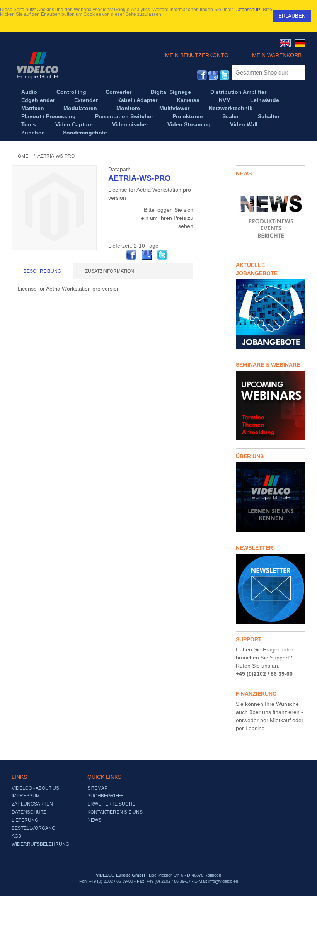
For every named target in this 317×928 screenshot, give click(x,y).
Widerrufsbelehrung (40, 844)
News (94, 820)
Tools (28, 124)
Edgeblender (38, 100)
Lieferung (25, 820)
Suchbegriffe (105, 796)
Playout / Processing (48, 116)
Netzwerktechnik (230, 108)
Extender (86, 100)
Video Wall (243, 124)
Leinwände (264, 100)
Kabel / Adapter (137, 100)
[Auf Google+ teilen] (147, 255)
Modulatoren (80, 108)
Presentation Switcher (124, 116)
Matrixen (32, 108)
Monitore (128, 108)
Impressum (26, 796)
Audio (29, 92)
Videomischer (130, 124)
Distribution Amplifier (238, 92)
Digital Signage (171, 92)
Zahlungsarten (32, 804)
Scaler (230, 116)
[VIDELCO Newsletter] (270, 589)
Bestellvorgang (33, 828)
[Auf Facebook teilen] (131, 255)
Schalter (269, 116)
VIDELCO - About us (35, 788)
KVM (225, 100)
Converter (118, 92)
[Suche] (297, 72)
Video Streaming (189, 124)
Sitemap (97, 788)
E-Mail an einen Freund (116, 255)
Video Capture (74, 124)
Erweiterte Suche (111, 804)
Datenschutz (247, 9)
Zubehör (32, 132)
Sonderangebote (85, 132)
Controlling (71, 92)
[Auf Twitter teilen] (162, 255)
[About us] (270, 497)
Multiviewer (174, 108)
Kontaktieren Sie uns (115, 812)
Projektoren (187, 116)
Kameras (188, 100)
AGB (16, 836)
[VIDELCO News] (270, 214)
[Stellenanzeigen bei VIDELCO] (270, 314)
